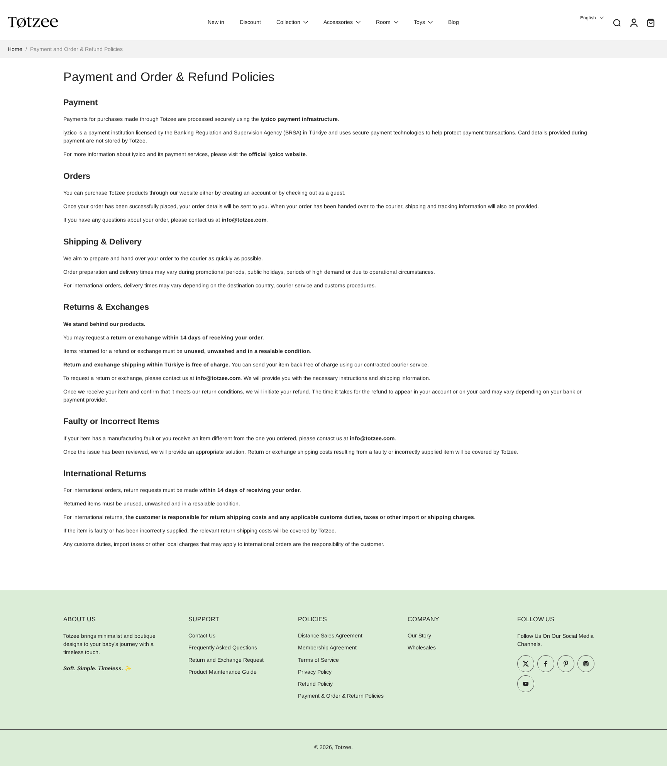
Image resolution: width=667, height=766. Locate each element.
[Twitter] (525, 663)
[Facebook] (545, 663)
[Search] (616, 22)
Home (15, 49)
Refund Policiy (315, 684)
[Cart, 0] (650, 22)
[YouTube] (525, 683)
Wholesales (422, 647)
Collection (288, 22)
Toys (419, 22)
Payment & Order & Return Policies (341, 696)
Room (383, 22)
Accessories (338, 22)
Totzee (343, 747)
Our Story (419, 635)
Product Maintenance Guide (222, 671)
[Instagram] (585, 663)
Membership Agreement (327, 647)
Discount (250, 22)
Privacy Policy (315, 671)
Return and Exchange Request (226, 659)
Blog (453, 22)
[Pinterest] (565, 663)
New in (216, 22)
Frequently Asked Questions (222, 647)
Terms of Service (318, 659)
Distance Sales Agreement (330, 635)
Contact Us (201, 635)
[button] (114, 619)
